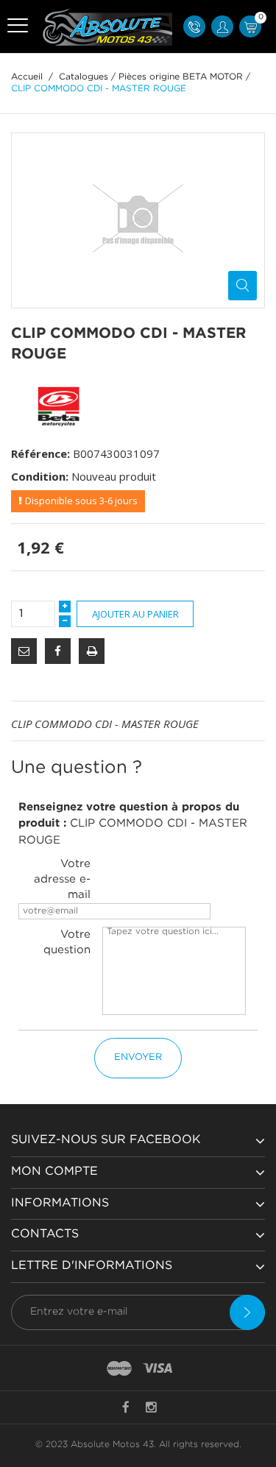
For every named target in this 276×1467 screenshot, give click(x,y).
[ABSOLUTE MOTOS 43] (105, 26)
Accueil (27, 77)
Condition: (39, 476)
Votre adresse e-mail (62, 879)
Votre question (67, 942)
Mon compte (54, 1171)
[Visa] (157, 1369)
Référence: (40, 453)
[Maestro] (119, 1369)
